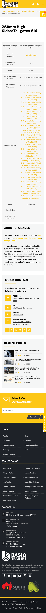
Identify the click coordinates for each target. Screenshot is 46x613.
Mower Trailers (30, 473)
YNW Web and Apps (18, 604)
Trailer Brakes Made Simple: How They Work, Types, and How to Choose (27, 368)
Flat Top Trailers (9, 500)
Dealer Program (9, 454)
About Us (6, 440)
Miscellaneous (29, 11)
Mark (19, 355)
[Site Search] (33, 3)
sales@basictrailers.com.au (16, 533)
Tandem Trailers (9, 477)
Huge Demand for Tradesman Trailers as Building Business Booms (28, 360)
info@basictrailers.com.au (22, 308)
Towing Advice (8, 445)
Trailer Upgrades (31, 445)
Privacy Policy (18, 608)
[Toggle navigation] (43, 4)
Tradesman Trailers (32, 468)
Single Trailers (9, 473)
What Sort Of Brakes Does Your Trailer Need (27, 351)
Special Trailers (31, 491)
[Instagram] (25, 575)
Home (4, 11)
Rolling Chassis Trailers (34, 487)
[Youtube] (19, 575)
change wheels (10, 241)
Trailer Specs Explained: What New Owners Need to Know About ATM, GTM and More (27, 378)
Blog (26, 436)
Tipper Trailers (9, 487)
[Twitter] (9, 575)
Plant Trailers (8, 491)
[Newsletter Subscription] (6, 399)
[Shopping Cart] (43, 14)
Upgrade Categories (15, 11)
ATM (40, 235)
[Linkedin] (14, 575)
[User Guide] (44, 431)
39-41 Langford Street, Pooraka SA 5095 (21, 515)
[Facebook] (4, 575)
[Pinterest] (30, 575)
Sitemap (8, 608)
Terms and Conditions (33, 608)
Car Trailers (7, 482)
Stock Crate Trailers (11, 496)
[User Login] (37, 3)
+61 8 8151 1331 (11, 526)
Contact (28, 440)
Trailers (6, 436)
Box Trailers (8, 468)
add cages (18, 238)
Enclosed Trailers (31, 477)
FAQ (26, 450)
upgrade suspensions (32, 238)
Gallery (6, 450)
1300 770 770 (18, 315)
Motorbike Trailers (32, 482)
